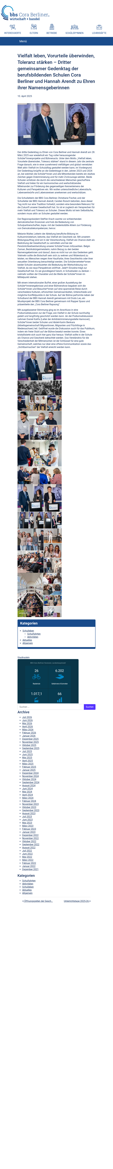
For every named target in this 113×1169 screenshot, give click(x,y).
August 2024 (28, 785)
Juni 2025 (27, 754)
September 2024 (30, 782)
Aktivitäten (32, 637)
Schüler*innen (74, 33)
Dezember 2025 (30, 739)
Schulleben (28, 630)
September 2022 (30, 844)
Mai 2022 (27, 857)
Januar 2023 (28, 832)
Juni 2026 (27, 720)
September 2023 (30, 810)
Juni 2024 (27, 788)
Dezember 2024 (30, 773)
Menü (23, 41)
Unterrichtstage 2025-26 (76, 901)
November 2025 (30, 742)
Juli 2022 (27, 850)
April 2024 (27, 794)
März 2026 (27, 729)
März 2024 (27, 798)
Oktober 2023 (29, 807)
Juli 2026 (27, 717)
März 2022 (27, 860)
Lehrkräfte (99, 33)
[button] (110, 2)
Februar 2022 (29, 863)
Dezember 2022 (30, 835)
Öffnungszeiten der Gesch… (38, 901)
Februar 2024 (29, 801)
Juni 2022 (27, 853)
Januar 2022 (28, 866)
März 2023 (27, 825)
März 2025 (27, 763)
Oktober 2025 (29, 745)
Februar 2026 (29, 732)
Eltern (34, 33)
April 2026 (27, 726)
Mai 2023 (27, 822)
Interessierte (12, 33)
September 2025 (30, 748)
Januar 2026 (28, 735)
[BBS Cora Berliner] (25, 13)
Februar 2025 (29, 766)
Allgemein (28, 643)
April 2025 (27, 760)
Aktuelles (27, 640)
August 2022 (28, 847)
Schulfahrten (34, 633)
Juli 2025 (27, 751)
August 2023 (28, 813)
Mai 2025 (27, 757)
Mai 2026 (27, 723)
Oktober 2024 (29, 779)
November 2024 (30, 776)
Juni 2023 (27, 819)
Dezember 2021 (30, 869)
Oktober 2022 (29, 841)
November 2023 (30, 804)
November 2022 (30, 838)
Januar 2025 (28, 770)
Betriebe (51, 33)
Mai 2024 (27, 791)
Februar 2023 (29, 829)
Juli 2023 (27, 816)
